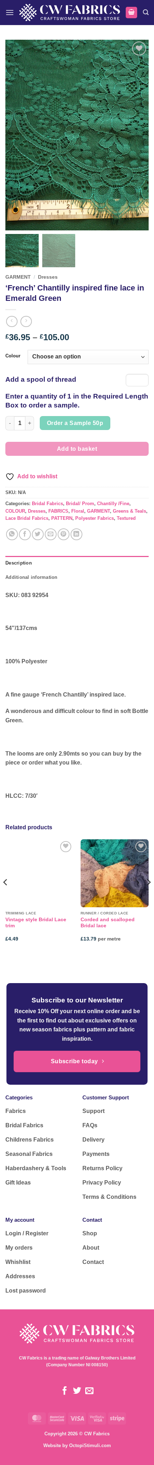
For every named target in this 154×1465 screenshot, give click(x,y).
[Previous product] (26, 321)
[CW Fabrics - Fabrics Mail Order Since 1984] (69, 12)
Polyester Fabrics (94, 518)
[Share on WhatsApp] (12, 534)
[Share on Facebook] (25, 534)
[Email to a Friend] (51, 534)
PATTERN (61, 518)
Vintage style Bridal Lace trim (35, 923)
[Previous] (5, 897)
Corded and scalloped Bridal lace (108, 923)
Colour (12, 355)
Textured (126, 518)
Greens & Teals (129, 511)
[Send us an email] (89, 1391)
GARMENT (18, 277)
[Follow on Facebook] (65, 1391)
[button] (9, 12)
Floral (77, 511)
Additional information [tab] (31, 577)
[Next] (148, 897)
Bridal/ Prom (80, 503)
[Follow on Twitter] (77, 1391)
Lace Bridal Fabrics (26, 518)
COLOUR (15, 511)
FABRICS (58, 511)
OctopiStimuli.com (90, 1445)
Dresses (48, 277)
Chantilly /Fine (113, 503)
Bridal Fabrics (47, 503)
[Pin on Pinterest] (63, 534)
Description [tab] (18, 563)
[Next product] (11, 321)
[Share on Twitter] (38, 534)
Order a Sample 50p (75, 423)
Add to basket (77, 449)
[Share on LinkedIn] (76, 534)
